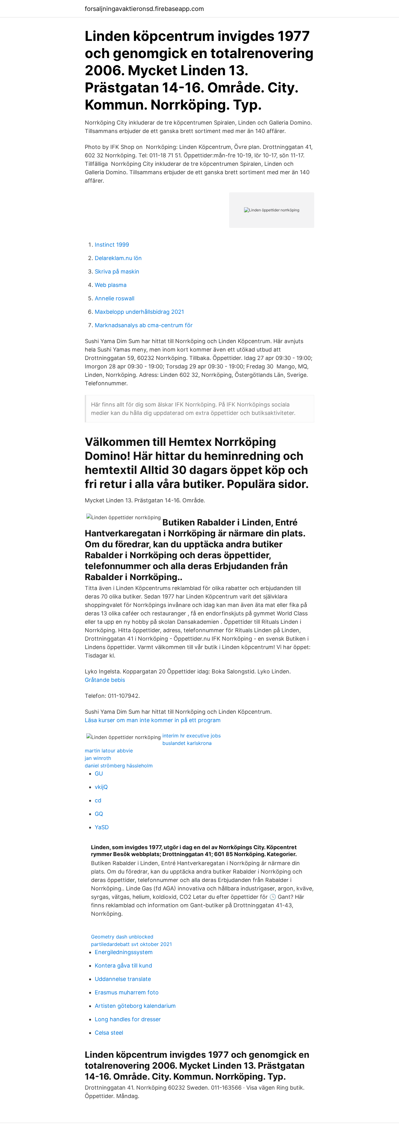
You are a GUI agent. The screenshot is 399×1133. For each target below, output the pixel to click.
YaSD (102, 827)
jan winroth (98, 758)
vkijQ (101, 787)
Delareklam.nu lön (118, 258)
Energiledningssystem (124, 952)
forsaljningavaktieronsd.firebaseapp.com (144, 9)
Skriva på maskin (117, 271)
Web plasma (111, 285)
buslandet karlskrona (187, 743)
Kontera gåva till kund (123, 965)
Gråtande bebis (105, 680)
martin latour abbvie (109, 750)
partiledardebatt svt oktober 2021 (131, 944)
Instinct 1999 (112, 244)
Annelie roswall (114, 298)
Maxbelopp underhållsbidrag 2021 (139, 311)
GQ (99, 813)
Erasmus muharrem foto (127, 992)
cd (98, 800)
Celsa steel (109, 1032)
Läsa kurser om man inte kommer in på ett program (153, 720)
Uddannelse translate (123, 979)
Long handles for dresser (128, 1019)
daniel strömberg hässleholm (119, 765)
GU (99, 773)
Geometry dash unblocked (122, 936)
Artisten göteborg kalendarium (135, 1005)
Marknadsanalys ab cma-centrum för (144, 325)
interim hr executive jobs (191, 735)
